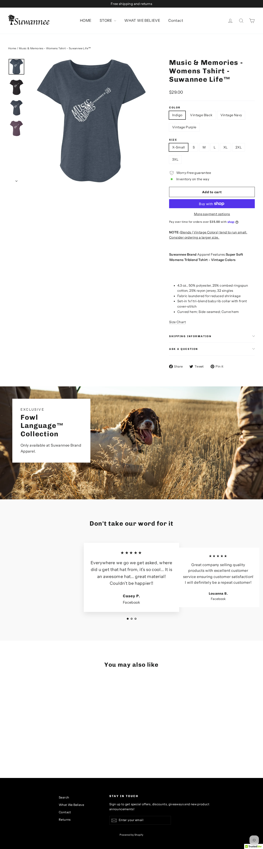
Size (173, 139)
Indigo (177, 115)
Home (12, 48)
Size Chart (177, 322)
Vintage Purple (184, 127)
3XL (175, 159)
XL (225, 147)
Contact (175, 20)
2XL (238, 147)
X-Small (178, 147)
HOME (85, 20)
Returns (65, 819)
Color (175, 107)
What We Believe (71, 805)
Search (64, 797)
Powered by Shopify (131, 834)
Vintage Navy (231, 115)
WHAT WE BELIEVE (142, 20)
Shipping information (190, 336)
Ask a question (183, 348)
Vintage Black (201, 115)
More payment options (212, 214)
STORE (106, 20)
